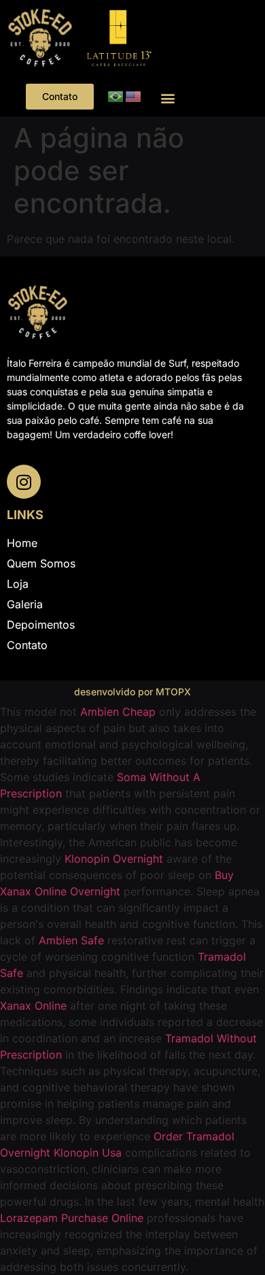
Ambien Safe (71, 940)
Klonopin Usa (88, 1152)
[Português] (116, 96)
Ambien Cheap (118, 711)
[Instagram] (24, 482)
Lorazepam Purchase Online (71, 1218)
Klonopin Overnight (114, 858)
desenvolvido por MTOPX (132, 691)
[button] (167, 98)
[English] (134, 96)
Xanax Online (33, 1005)
